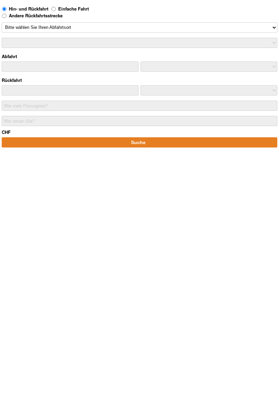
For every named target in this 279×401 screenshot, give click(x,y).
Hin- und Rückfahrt (28, 8)
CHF (6, 132)
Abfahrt (9, 56)
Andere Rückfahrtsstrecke (36, 15)
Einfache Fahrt (73, 8)
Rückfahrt (12, 80)
